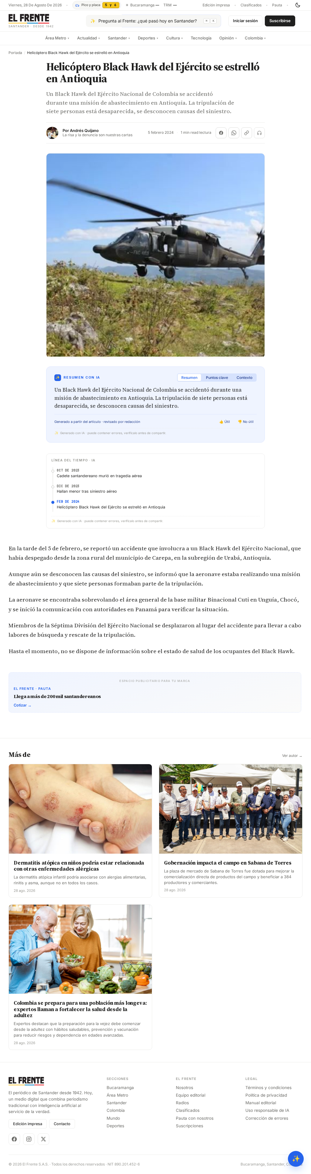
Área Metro (57, 37)
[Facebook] (14, 1139)
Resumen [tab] (189, 377)
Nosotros (184, 1087)
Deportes (148, 37)
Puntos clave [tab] (217, 377)
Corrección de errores (266, 1118)
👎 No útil (246, 422)
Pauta (277, 5)
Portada (15, 53)
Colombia (255, 37)
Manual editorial (260, 1102)
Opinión (228, 37)
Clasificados (251, 5)
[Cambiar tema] (297, 5)
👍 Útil (224, 422)
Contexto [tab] (244, 377)
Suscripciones (189, 1125)
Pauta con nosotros (195, 1118)
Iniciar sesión (245, 20)
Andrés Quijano (84, 130)
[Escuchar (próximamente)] (259, 132)
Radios (182, 1102)
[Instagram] (29, 1139)
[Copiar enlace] (246, 132)
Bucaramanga (120, 1087)
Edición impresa (216, 5)
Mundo (113, 1118)
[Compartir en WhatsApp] (233, 132)
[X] (43, 1139)
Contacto (62, 1124)
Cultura (174, 37)
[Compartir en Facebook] (221, 132)
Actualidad (88, 37)
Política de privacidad (266, 1095)
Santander (119, 37)
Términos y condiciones (268, 1087)
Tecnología (201, 37)
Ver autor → (292, 756)
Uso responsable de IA (267, 1110)
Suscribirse (280, 20)
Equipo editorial (190, 1095)
